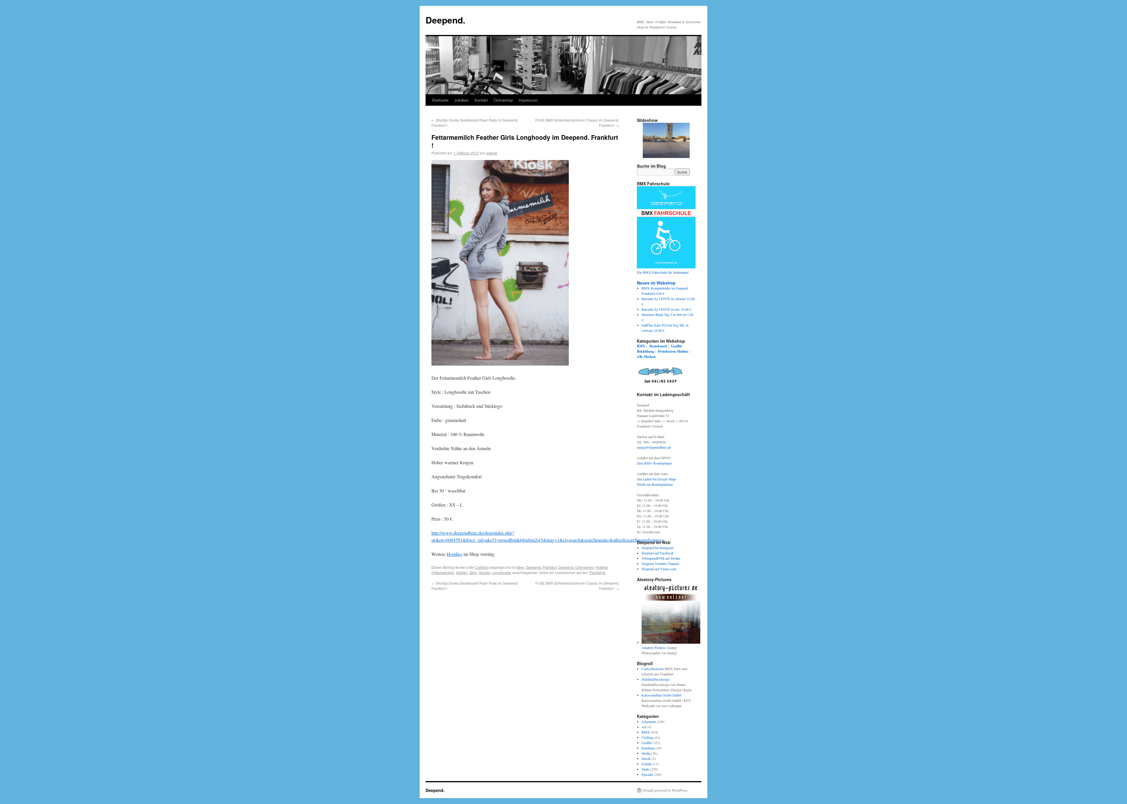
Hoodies (454, 554)
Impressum (528, 100)
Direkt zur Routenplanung (655, 484)
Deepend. (445, 20)
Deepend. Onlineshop (576, 567)
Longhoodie (501, 572)
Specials (647, 774)
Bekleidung (645, 351)
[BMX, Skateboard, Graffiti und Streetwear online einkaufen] (660, 383)
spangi (491, 152)
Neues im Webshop (656, 283)
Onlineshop (503, 100)
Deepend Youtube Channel (660, 563)
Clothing (482, 567)
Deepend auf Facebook (658, 553)
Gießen (462, 572)
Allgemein (649, 721)
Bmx (520, 567)
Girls (473, 572)
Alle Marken (646, 356)
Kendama (648, 748)
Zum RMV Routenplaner (654, 463)
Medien (682, 351)
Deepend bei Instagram (658, 547)
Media (646, 753)
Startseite (440, 100)
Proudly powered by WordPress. (665, 790)
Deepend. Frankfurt (541, 567)
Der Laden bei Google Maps (656, 479)
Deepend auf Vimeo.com (659, 568)
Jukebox (461, 100)
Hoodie (484, 572)
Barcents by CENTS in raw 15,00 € (666, 309)
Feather (601, 567)
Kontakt (481, 100)
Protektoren (667, 351)
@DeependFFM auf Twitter (661, 558)
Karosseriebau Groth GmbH (661, 695)
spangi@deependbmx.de (654, 447)
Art (644, 726)
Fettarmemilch (442, 572)
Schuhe (647, 763)
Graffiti (676, 346)
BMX (641, 346)
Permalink (597, 572)
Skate (645, 769)
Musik (646, 758)
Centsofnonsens (653, 668)
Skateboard (658, 346)
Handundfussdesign (655, 679)
